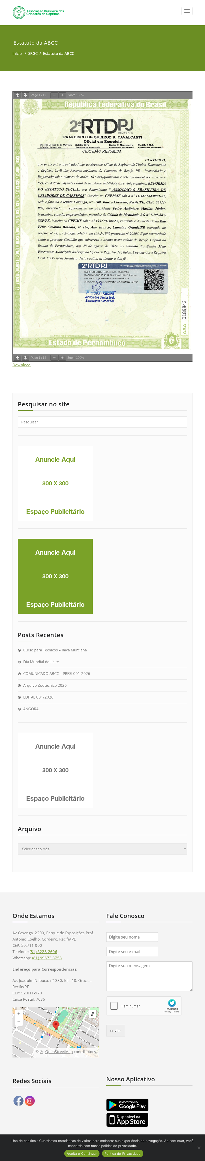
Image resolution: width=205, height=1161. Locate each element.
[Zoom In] (62, 95)
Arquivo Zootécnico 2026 (45, 685)
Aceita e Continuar (82, 1153)
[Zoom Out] (54, 95)
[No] (198, 1147)
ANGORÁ (30, 708)
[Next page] (25, 95)
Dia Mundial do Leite (41, 661)
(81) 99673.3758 (47, 957)
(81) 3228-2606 (43, 951)
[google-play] (149, 1105)
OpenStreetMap (59, 1051)
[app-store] (149, 1120)
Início (17, 53)
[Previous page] (17, 95)
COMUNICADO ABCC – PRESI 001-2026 (56, 673)
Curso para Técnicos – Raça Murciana (55, 649)
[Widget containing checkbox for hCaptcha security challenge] (144, 1005)
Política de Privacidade (122, 1153)
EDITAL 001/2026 (38, 697)
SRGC (33, 53)
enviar (115, 1030)
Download (21, 364)
